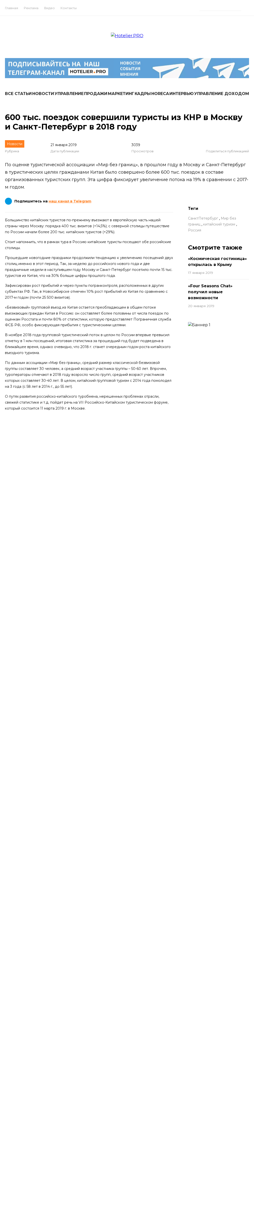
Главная (11, 8)
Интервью (181, 93)
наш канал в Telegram (70, 201)
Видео (49, 8)
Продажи (95, 93)
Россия (194, 230)
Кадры (143, 93)
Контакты (69, 8)
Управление (69, 93)
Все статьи (18, 93)
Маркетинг (121, 93)
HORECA (160, 93)
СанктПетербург (203, 218)
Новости (43, 93)
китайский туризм (219, 224)
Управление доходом (221, 93)
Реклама (31, 8)
